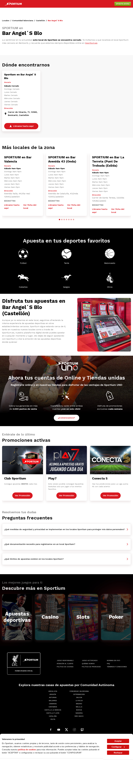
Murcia (79, 710)
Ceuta (52, 719)
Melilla (79, 707)
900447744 (9, 201)
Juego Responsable (65, 660)
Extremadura (79, 694)
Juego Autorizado (90, 660)
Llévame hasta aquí (11, 206)
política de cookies (27, 749)
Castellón (40, 20)
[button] (59, 219)
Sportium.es (91, 43)
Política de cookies (65, 667)
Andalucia (52, 691)
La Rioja (79, 700)
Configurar (117, 747)
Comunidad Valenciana (22, 20)
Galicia (79, 697)
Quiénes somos (88, 663)
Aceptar (118, 741)
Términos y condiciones (117, 667)
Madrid (79, 704)
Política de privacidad (91, 667)
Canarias (53, 704)
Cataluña (53, 716)
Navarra (79, 713)
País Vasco (79, 716)
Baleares (53, 700)
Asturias (52, 697)
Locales (5, 20)
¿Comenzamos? (66, 418)
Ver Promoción (22, 495)
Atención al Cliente (65, 663)
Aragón (52, 694)
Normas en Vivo (113, 660)
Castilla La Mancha (52, 710)
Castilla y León (52, 713)
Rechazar (118, 753)
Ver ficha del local (29, 206)
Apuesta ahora (122, 4)
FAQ (108, 663)
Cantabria (53, 707)
